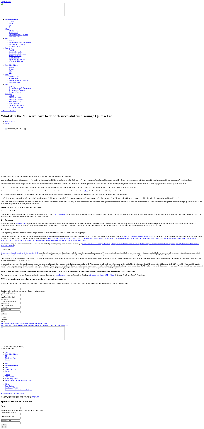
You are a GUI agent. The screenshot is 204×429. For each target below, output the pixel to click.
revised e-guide (60, 275)
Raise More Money (11, 19)
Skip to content (6, 2)
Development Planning (17, 44)
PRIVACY (35, 397)
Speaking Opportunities (17, 59)
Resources (8, 48)
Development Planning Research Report (18, 380)
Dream (11, 23)
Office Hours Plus (15, 56)
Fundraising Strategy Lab (17, 54)
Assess (11, 21)
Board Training (14, 58)
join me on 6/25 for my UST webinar (101, 275)
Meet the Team (14, 31)
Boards (11, 40)
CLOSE (4, 427)
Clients (7, 375)
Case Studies (13, 33)
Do (10, 27)
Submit (4, 314)
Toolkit (11, 50)
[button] (102, 316)
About (7, 29)
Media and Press (14, 37)
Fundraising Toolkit (11, 378)
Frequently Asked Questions (18, 35)
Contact (7, 360)
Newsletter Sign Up (16, 61)
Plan (10, 25)
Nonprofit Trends (15, 46)
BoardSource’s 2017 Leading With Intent (96, 244)
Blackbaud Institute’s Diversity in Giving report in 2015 (19, 253)
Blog (6, 38)
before (86, 191)
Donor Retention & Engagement (20, 42)
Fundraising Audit (15, 52)
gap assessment (60, 214)
